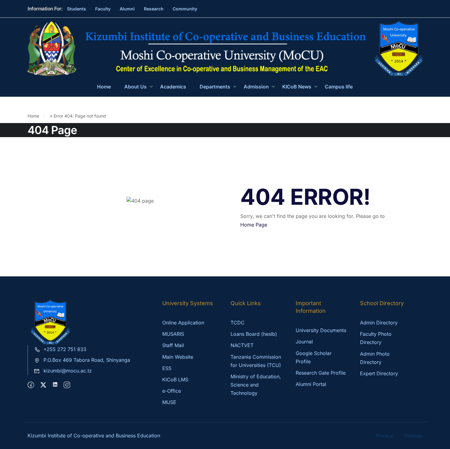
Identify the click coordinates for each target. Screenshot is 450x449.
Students (76, 8)
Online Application (183, 323)
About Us (135, 87)
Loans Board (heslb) (254, 334)
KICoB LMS (175, 379)
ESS (166, 368)
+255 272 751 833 (64, 349)
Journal (304, 342)
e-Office (171, 391)
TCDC (238, 323)
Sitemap (413, 435)
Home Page (253, 225)
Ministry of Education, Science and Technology (256, 384)
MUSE (169, 402)
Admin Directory (379, 323)
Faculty (103, 8)
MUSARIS (173, 334)
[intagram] (67, 385)
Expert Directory (379, 373)
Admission (256, 87)
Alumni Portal (311, 384)
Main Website (177, 357)
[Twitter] (43, 385)
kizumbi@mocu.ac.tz (67, 371)
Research (153, 8)
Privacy (384, 435)
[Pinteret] (55, 385)
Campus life (339, 87)
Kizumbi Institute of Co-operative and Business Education (94, 435)
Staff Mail (173, 345)
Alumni (127, 8)
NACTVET (242, 345)
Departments (215, 87)
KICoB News (296, 87)
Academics (173, 87)
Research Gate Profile (321, 373)
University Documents (321, 330)
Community (185, 8)
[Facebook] (31, 385)
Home (104, 87)
